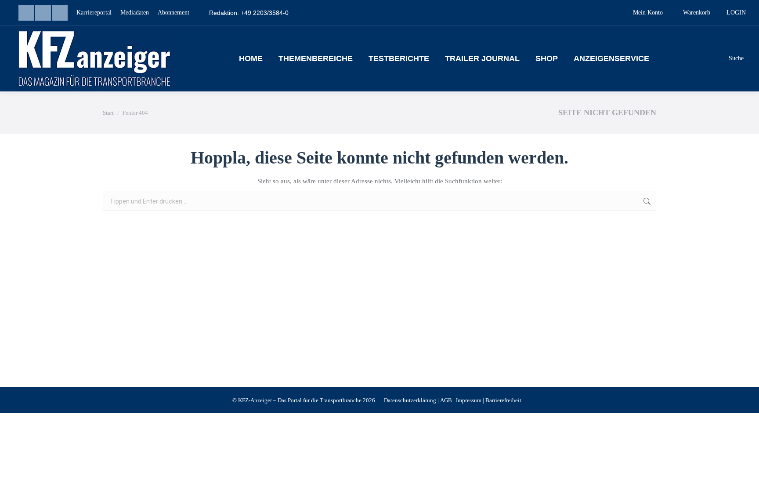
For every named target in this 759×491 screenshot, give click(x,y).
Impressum (468, 400)
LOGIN (736, 12)
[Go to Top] (746, 478)
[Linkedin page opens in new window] (26, 13)
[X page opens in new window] (60, 13)
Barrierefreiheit (503, 400)
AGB (446, 400)
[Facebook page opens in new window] (43, 13)
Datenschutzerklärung (410, 400)
